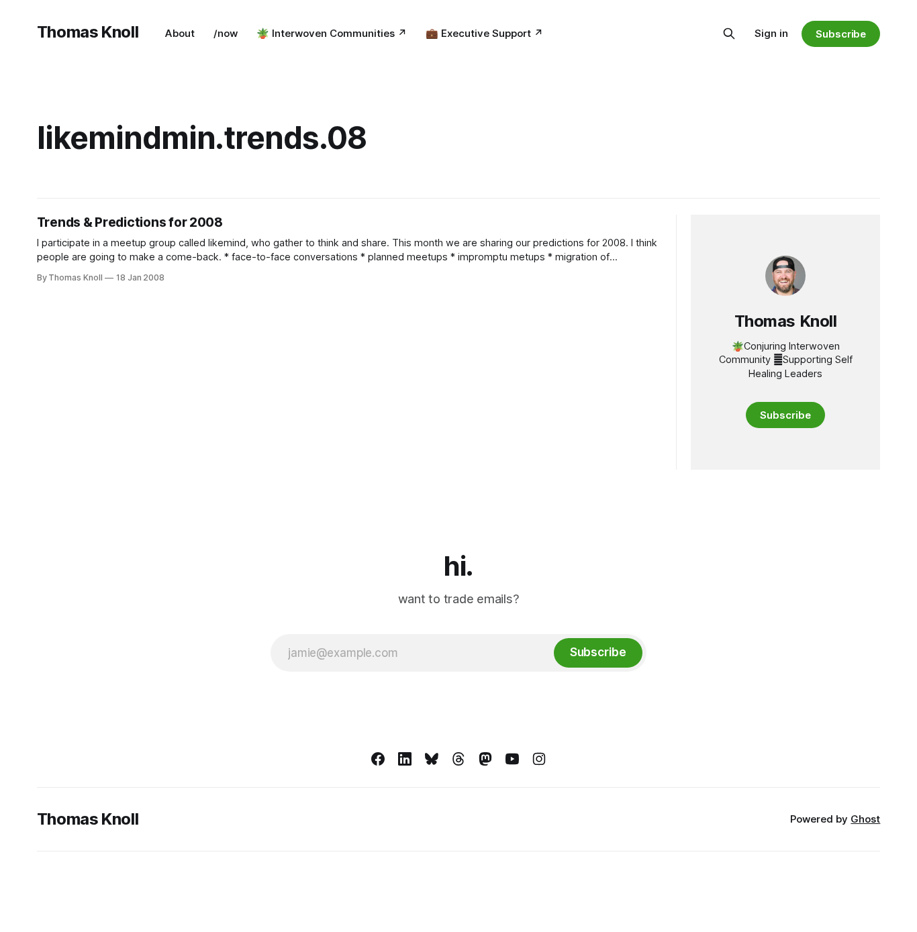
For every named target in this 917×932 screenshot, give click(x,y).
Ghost (865, 819)
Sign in (771, 33)
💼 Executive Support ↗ (484, 33)
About (180, 33)
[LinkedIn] (405, 759)
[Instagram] (539, 759)
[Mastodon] (485, 759)
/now (225, 33)
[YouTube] (512, 759)
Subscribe (841, 34)
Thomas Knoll (88, 32)
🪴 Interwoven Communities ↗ (331, 33)
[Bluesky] (431, 759)
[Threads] (458, 759)
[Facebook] (378, 759)
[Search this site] (729, 33)
